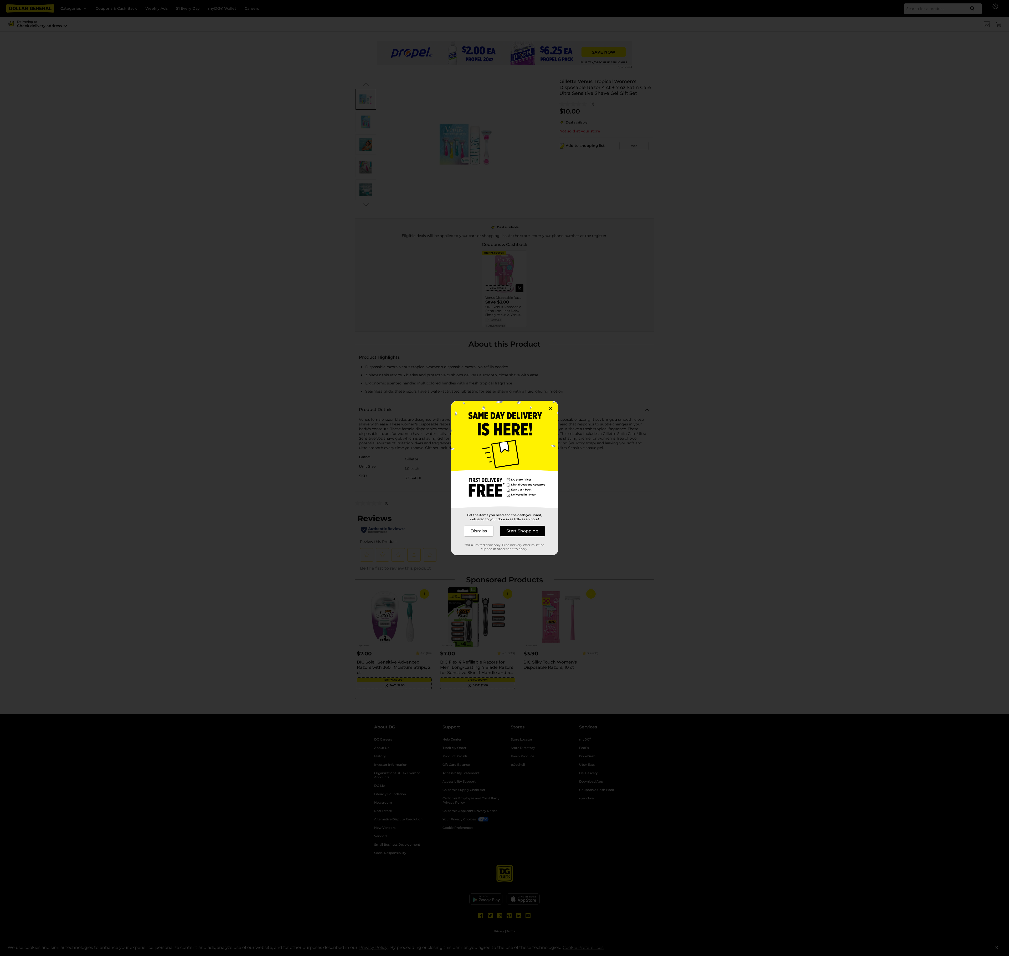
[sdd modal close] (550, 408)
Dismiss (479, 530)
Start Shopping (522, 530)
